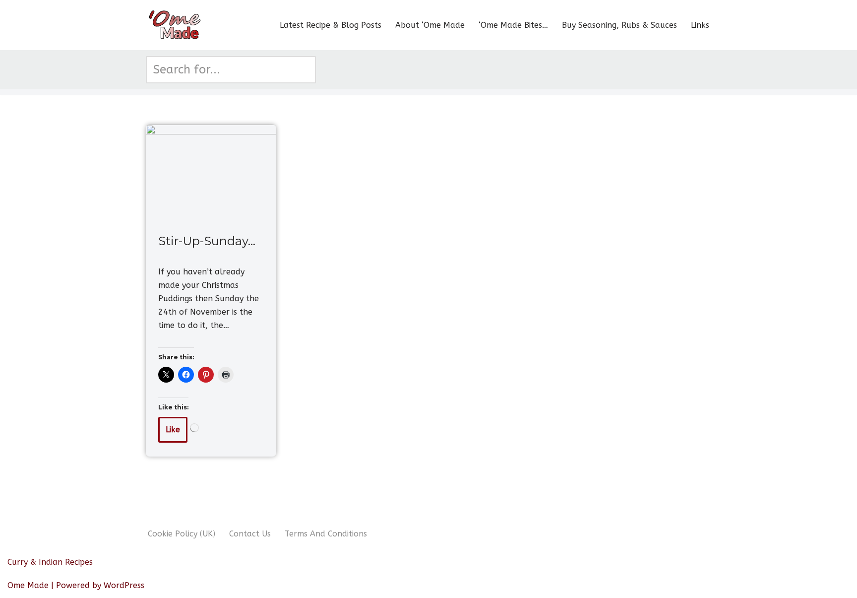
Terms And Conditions (326, 533)
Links (700, 25)
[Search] (305, 69)
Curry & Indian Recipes (50, 562)
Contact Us (250, 533)
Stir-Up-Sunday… (206, 241)
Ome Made (28, 585)
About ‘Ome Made (430, 25)
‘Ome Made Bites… (513, 25)
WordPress (124, 585)
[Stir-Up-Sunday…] (211, 173)
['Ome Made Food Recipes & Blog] (175, 25)
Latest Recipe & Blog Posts (330, 25)
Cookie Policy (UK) (181, 533)
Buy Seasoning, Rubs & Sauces (619, 25)
